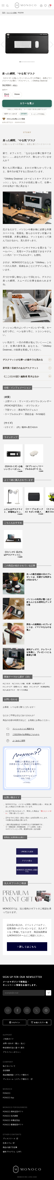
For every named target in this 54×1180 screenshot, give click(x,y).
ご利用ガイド (8, 1039)
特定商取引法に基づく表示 (13, 1047)
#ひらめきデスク (9, 690)
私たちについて (9, 1066)
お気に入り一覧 (41, 1022)
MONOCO (6, 1093)
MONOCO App (8, 1097)
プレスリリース (9, 1138)
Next (50, 44)
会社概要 (6, 1070)
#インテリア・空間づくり (12, 687)
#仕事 (28, 684)
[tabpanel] (27, 42)
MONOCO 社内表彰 (10, 1115)
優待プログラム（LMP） (12, 1151)
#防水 (26, 687)
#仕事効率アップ (38, 684)
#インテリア (34, 687)
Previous (4, 44)
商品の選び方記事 (10, 1147)
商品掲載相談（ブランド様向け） (16, 1074)
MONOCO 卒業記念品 (11, 1120)
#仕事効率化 (45, 687)
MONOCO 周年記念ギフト (13, 1111)
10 (32, 61)
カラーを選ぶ (27, 103)
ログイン (16, 1022)
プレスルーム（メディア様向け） (16, 1079)
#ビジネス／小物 (18, 684)
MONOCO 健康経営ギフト (13, 1124)
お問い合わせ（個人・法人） (14, 1043)
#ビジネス (6, 684)
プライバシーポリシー (12, 1052)
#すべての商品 (22, 690)
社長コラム (7, 1143)
